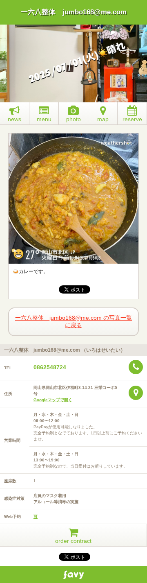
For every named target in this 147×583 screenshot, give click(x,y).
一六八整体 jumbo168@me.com (74, 12)
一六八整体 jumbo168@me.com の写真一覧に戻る (73, 321)
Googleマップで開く (52, 400)
